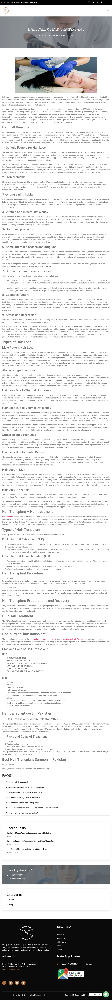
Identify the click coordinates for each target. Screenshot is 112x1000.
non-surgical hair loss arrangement (43, 639)
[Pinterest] (23, 983)
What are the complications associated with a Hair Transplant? (32, 808)
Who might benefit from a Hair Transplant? (24, 792)
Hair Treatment (8, 517)
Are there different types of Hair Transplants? (25, 787)
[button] (56, 782)
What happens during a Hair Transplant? (23, 797)
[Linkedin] (17, 983)
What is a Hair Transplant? (17, 782)
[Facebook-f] (4, 983)
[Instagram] (11, 983)
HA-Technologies (94, 995)
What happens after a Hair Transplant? (22, 803)
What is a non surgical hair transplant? (22, 813)
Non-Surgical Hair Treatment (74, 639)
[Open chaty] (106, 994)
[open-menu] (108, 10)
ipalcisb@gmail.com (10, 969)
